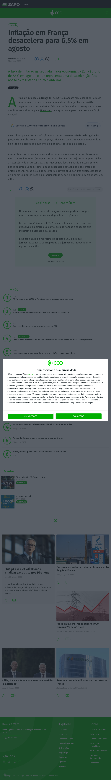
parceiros (31, 374)
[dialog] (55, 390)
